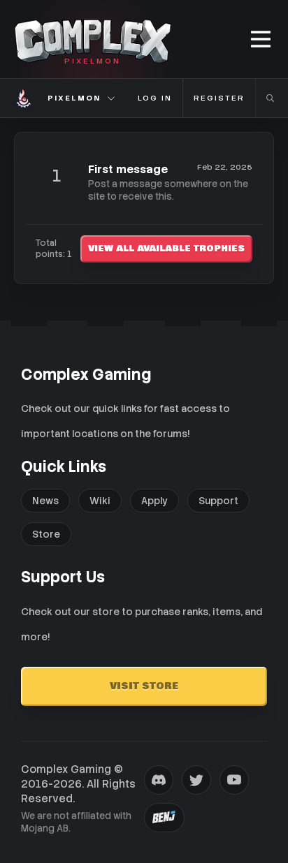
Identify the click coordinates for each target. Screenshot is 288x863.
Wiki (99, 500)
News (45, 500)
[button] (262, 39)
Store (46, 534)
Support (218, 500)
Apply (154, 500)
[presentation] (158, 780)
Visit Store (144, 686)
